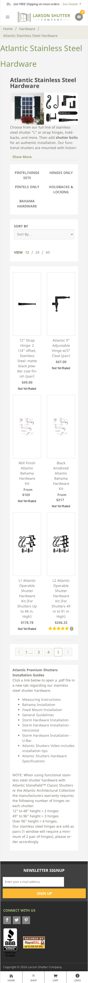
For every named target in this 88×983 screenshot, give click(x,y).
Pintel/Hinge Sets (27, 175)
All (48, 252)
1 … (29, 652)
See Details (70, 4)
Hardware (27, 28)
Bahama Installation (38, 704)
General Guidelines (38, 715)
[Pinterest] (26, 920)
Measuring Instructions (41, 699)
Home (8, 28)
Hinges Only (61, 172)
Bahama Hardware (27, 203)
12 (27, 252)
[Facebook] (7, 920)
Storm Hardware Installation (45, 720)
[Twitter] (17, 920)
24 (37, 252)
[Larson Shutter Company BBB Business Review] (12, 942)
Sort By (21, 226)
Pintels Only (27, 186)
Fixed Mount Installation (42, 709)
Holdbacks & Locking (61, 189)
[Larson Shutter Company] (44, 16)
